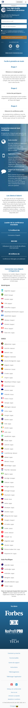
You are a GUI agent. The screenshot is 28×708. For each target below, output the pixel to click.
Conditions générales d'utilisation (15, 30)
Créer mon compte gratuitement (14, 37)
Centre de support (14, 662)
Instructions (14, 667)
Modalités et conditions (14, 699)
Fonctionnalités (14, 658)
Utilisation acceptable (14, 696)
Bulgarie (13, 706)
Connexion (19, 2)
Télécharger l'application (14, 676)
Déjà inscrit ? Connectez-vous (14, 53)
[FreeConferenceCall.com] (2, 2)
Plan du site (14, 692)
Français (13, 5)
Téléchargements (14, 672)
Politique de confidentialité (14, 689)
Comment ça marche (14, 653)
